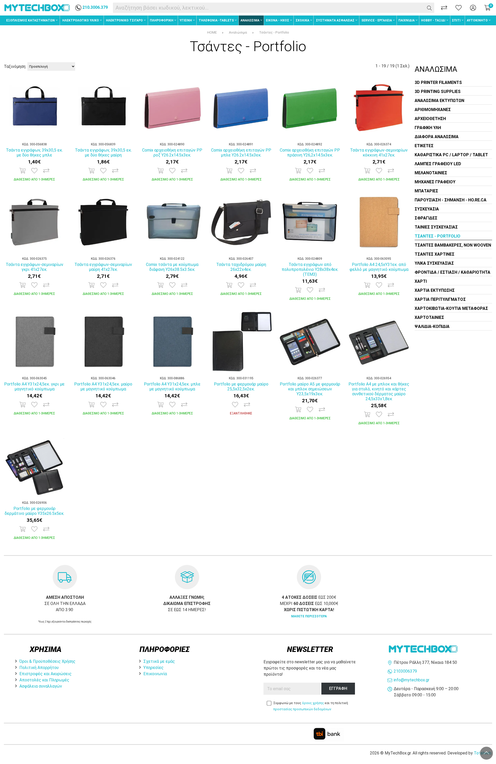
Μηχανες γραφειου (435, 181)
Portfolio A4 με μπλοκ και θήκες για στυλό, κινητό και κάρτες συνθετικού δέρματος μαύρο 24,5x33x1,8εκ (378, 391)
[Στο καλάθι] (22, 170)
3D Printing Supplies (438, 91)
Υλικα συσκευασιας (434, 263)
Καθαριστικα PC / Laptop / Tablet (451, 154)
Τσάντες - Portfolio (274, 32)
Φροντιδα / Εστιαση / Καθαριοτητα (452, 272)
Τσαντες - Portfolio (437, 236)
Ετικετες (424, 145)
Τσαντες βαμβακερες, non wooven (453, 245)
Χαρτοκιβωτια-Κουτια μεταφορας (451, 308)
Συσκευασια (427, 209)
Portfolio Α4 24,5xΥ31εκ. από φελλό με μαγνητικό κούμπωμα (379, 267)
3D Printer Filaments (438, 82)
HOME (212, 32)
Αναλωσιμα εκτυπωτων (439, 100)
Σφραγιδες (426, 218)
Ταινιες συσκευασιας (436, 227)
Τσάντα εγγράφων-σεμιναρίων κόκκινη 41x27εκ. (379, 152)
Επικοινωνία (155, 673)
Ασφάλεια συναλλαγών (40, 686)
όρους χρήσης (313, 703)
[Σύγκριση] (444, 7)
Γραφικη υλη (428, 127)
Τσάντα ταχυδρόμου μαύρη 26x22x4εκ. (241, 267)
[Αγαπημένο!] (34, 170)
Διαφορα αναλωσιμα (437, 136)
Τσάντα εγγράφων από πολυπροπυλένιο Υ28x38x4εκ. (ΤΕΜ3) (310, 269)
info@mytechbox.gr (411, 680)
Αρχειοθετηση (430, 118)
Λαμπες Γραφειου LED (438, 163)
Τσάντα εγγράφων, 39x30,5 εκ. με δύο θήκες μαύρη (103, 152)
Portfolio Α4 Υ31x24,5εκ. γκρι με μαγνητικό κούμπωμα (34, 386)
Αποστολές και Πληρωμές (44, 680)
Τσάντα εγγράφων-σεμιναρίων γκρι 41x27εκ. (34, 267)
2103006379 (405, 671)
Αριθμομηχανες (433, 109)
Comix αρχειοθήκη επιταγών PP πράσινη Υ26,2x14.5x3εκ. (310, 152)
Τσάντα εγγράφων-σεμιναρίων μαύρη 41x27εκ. (103, 267)
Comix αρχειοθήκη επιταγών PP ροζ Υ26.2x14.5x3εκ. (172, 152)
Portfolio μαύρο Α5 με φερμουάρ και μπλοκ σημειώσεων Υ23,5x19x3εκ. (310, 389)
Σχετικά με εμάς (159, 661)
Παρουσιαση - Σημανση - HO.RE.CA (450, 200)
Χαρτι (421, 281)
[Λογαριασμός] (473, 7)
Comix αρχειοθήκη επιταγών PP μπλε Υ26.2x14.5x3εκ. (241, 152)
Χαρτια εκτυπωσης (435, 290)
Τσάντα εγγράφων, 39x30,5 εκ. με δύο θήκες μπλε (34, 152)
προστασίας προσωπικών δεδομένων (302, 709)
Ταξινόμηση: (15, 66)
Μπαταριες (426, 190)
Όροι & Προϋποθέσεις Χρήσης (47, 661)
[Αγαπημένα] (458, 7)
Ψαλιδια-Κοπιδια (432, 326)
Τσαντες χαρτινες (434, 254)
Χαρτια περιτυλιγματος (440, 299)
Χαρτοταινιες (429, 317)
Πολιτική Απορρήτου (39, 667)
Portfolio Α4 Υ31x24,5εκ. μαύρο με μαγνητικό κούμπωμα (103, 386)
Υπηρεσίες (153, 667)
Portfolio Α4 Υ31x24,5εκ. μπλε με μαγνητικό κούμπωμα (172, 386)
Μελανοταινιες (431, 172)
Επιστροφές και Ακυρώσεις (45, 673)
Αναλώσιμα (238, 32)
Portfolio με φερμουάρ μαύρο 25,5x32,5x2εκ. (241, 386)
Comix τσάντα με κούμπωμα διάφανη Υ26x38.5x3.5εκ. (172, 267)
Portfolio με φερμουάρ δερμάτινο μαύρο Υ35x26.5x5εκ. (34, 511)
